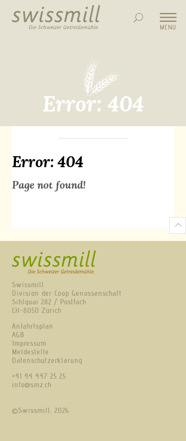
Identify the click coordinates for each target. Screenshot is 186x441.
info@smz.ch (32, 385)
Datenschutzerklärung (47, 360)
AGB (18, 335)
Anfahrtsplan (32, 326)
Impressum (29, 343)
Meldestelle (30, 352)
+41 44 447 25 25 (39, 376)
